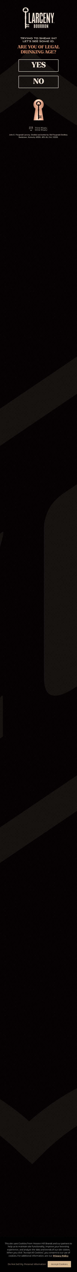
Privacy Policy (60, 1255)
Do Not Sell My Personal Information (27, 1264)
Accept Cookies (59, 1264)
